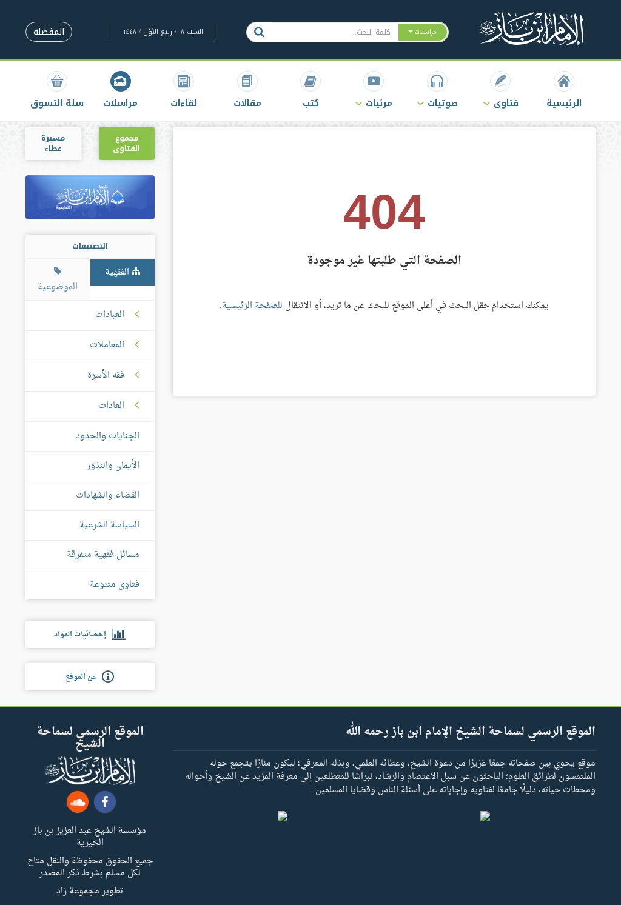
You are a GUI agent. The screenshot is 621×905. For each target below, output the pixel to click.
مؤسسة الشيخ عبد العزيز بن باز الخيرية (89, 836)
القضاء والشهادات (107, 495)
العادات (111, 406)
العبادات (109, 315)
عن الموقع (83, 677)
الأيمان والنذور (113, 466)
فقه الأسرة (105, 376)
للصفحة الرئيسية (252, 306)
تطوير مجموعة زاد (89, 890)
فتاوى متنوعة (114, 584)
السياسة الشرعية (109, 525)
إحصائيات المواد (83, 634)
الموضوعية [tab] (58, 287)
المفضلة (48, 32)
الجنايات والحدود (107, 436)
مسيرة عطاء (53, 143)
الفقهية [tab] (118, 272)
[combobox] (334, 32)
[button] (500, 89)
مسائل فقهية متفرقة (103, 555)
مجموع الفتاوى (126, 143)
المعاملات (107, 345)
